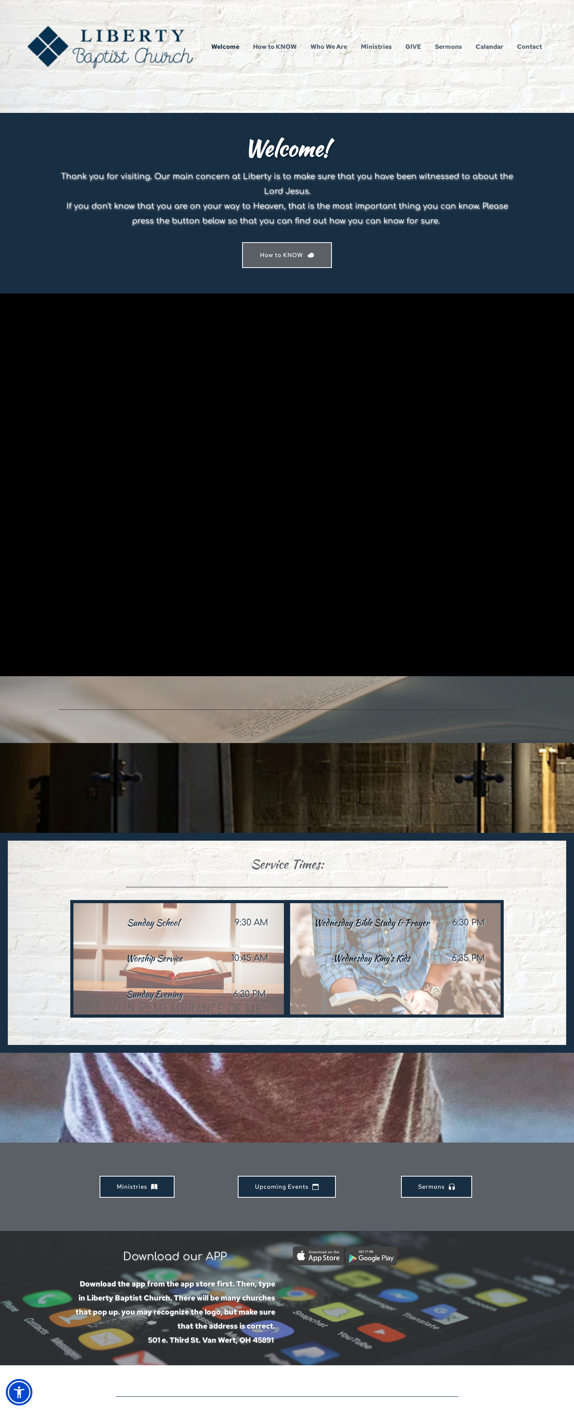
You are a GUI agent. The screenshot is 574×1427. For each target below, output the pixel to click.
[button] (19, 1392)
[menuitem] (225, 47)
